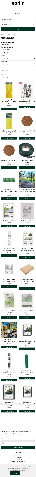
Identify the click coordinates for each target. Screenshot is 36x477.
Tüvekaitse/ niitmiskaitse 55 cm (9, 341)
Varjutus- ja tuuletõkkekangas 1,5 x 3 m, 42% (9, 404)
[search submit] (18, 29)
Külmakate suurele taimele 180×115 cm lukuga (27, 281)
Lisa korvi (9, 109)
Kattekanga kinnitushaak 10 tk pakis (27, 101)
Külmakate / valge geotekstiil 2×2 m (9, 280)
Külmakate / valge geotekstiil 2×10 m (9, 249)
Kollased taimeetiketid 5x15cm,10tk (9, 132)
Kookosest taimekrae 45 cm (9, 161)
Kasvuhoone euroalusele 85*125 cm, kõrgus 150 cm (27, 191)
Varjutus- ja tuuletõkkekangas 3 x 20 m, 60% (9, 373)
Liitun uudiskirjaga (18, 447)
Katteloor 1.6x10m (9, 221)
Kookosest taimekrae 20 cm (27, 132)
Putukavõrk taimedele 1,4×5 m (9, 311)
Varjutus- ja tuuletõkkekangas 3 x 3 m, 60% (27, 404)
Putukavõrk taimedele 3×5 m (27, 311)
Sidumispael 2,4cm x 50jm (27, 161)
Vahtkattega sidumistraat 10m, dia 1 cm (9, 191)
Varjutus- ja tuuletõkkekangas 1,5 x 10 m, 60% (27, 342)
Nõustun (14, 473)
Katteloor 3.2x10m (27, 221)
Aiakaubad (5, 35)
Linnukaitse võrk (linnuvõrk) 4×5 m (27, 372)
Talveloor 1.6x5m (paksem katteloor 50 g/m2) (27, 250)
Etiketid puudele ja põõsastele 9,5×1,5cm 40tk (9, 101)
